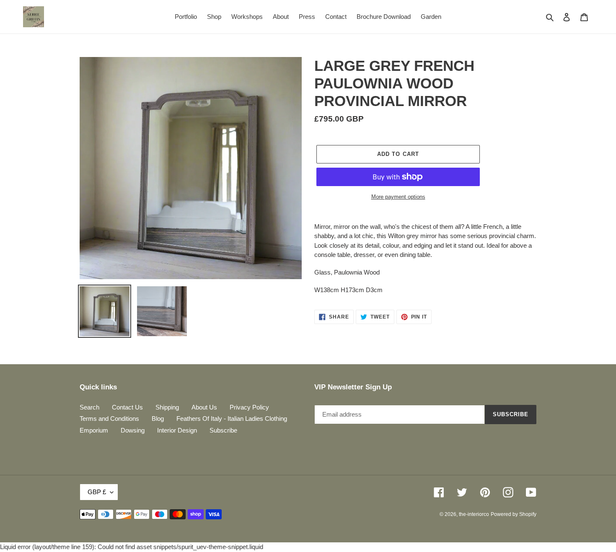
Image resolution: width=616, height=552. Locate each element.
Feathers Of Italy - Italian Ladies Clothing (231, 418)
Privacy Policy (249, 407)
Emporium (94, 430)
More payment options (398, 197)
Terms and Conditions (109, 418)
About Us (204, 407)
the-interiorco (474, 514)
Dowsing (133, 430)
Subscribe (223, 430)
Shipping (167, 407)
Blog (158, 418)
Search (89, 407)
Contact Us (127, 407)
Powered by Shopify (513, 514)
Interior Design (177, 430)
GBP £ (97, 491)
